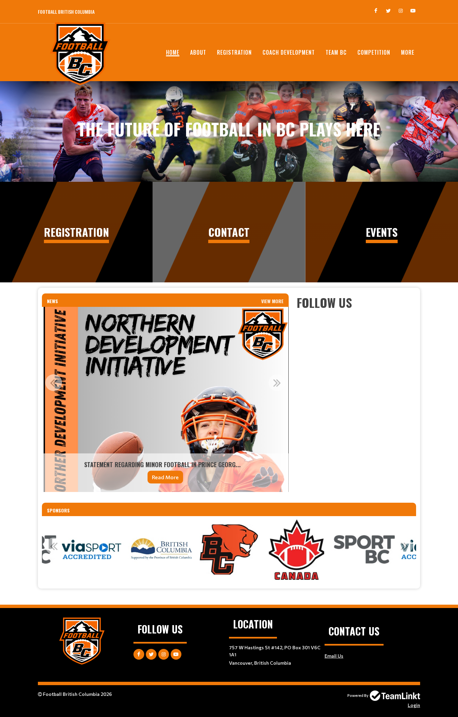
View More (272, 301)
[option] (165, 399)
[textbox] (356, 302)
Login (414, 705)
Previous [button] (53, 382)
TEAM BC (336, 52)
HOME (172, 52)
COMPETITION (373, 52)
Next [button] (277, 382)
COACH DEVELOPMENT (289, 52)
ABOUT (198, 52)
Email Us (334, 656)
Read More (165, 477)
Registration (234, 52)
